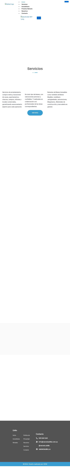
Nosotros (25, 11)
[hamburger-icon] (67, 1)
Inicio (23, 2)
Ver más (35, 113)
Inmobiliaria (25, 6)
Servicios (24, 4)
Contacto (25, 13)
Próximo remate (27, 9)
